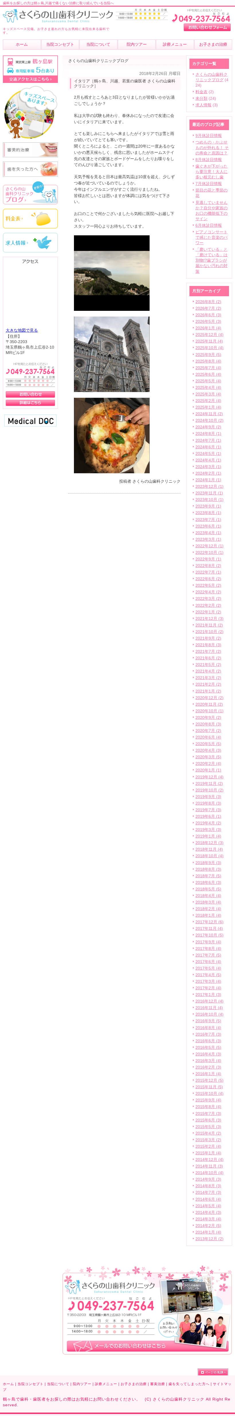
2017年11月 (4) (209, 928)
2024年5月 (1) (208, 454)
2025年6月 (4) (208, 374)
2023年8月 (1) (208, 513)
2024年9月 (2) (208, 427)
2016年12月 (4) (209, 1001)
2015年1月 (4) (208, 1153)
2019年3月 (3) (208, 830)
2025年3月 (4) (208, 394)
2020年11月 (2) (209, 704)
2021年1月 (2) (208, 691)
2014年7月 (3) (208, 1192)
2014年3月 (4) (208, 1219)
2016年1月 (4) (208, 1074)
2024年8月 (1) (208, 433)
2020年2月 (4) (208, 763)
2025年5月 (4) (208, 381)
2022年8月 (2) (208, 566)
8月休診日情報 (208, 160)
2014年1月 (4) (208, 1232)
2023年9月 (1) (208, 506)
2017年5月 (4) (208, 968)
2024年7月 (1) (208, 440)
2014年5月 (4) (208, 1206)
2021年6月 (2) (208, 658)
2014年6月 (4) (208, 1199)
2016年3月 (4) (208, 1061)
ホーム (8, 1384)
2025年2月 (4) (208, 401)
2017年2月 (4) (208, 988)
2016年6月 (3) (208, 1041)
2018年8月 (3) (208, 869)
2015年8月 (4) (208, 1107)
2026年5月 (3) (208, 321)
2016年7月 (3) (208, 1034)
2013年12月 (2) (209, 1239)
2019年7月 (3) (208, 810)
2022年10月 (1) (209, 552)
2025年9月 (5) (208, 355)
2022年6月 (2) (208, 579)
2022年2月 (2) (208, 605)
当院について (58, 1384)
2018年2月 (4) (208, 909)
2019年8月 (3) (208, 803)
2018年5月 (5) (208, 889)
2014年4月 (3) (208, 1212)
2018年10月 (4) (209, 856)
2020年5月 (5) (208, 744)
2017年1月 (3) (208, 995)
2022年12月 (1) (209, 546)
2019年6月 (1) (208, 816)
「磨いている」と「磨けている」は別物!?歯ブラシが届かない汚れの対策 (211, 260)
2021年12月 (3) (209, 618)
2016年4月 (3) (208, 1054)
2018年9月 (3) (208, 863)
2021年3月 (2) (208, 678)
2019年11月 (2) (209, 783)
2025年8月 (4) (208, 361)
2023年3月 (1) (208, 539)
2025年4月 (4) (208, 387)
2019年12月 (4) (209, 777)
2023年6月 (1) (208, 526)
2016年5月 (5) (208, 1047)
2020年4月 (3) (208, 750)
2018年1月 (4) (208, 915)
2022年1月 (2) (208, 612)
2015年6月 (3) (208, 1120)
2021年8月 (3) (208, 645)
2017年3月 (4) (208, 981)
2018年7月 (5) (208, 876)
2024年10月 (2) (209, 420)
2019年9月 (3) (208, 797)
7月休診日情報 (208, 184)
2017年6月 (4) (208, 962)
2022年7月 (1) (208, 572)
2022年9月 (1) (208, 559)
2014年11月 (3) (209, 1166)
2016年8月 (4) (208, 1028)
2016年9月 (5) (208, 1021)
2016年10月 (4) (209, 1014)
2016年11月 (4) (209, 1008)
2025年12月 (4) (209, 335)
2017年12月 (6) (209, 922)
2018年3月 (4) (208, 902)
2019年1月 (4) (208, 836)
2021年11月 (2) (209, 625)
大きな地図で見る (22, 330)
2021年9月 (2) (208, 638)
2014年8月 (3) (208, 1186)
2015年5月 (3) (208, 1127)
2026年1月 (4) (208, 328)
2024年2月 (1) (208, 473)
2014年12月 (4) (209, 1160)
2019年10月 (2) (209, 790)
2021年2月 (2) (208, 684)
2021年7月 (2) (208, 651)
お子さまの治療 (134, 1384)
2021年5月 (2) (208, 665)
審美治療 (157, 1384)
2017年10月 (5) (209, 935)
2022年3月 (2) (208, 598)
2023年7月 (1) (208, 520)
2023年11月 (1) (209, 493)
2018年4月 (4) (208, 896)
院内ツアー (82, 1384)
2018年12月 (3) (209, 843)
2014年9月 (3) (208, 1179)
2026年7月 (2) (208, 308)
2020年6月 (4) (208, 737)
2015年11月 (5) (209, 1087)
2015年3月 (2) (208, 1140)
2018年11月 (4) (209, 849)
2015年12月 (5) (209, 1080)
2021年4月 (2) (208, 671)
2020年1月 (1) (208, 770)
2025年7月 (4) (208, 368)
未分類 (201, 98)
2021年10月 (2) (209, 632)
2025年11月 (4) (209, 341)
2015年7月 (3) (208, 1113)
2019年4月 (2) (208, 823)
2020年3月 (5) (208, 757)
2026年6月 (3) (208, 315)
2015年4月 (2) (208, 1133)
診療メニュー (106, 1384)
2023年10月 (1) (209, 500)
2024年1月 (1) (208, 480)
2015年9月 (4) (208, 1100)
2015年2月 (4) (208, 1146)
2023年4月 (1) (208, 533)
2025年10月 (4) (209, 348)
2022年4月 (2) (208, 592)
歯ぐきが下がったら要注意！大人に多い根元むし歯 (211, 171)
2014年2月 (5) (208, 1226)
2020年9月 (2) (208, 717)
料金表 (201, 92)
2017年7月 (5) (208, 955)
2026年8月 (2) (208, 302)
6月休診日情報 (208, 225)
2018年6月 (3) (208, 882)
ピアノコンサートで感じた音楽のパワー (211, 237)
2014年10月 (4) (209, 1173)
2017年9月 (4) (208, 942)
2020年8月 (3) (208, 724)
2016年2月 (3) (208, 1067)
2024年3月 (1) (208, 467)
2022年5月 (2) (208, 585)
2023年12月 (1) (209, 486)
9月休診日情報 (208, 136)
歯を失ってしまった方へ (189, 1384)
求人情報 (203, 105)
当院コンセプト (30, 1384)
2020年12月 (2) (209, 698)
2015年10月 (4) (209, 1093)
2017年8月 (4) (208, 948)
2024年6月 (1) (208, 447)
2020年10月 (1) (209, 711)
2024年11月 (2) (209, 414)
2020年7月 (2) (208, 731)
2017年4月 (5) (208, 975)
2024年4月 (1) (208, 460)
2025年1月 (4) (208, 407)
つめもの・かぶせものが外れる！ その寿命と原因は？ (212, 147)
